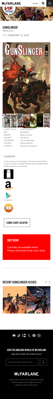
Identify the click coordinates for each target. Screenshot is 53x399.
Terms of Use (24, 379)
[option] (26, 78)
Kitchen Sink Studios (30, 385)
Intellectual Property (37, 379)
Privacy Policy (14, 379)
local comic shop (36, 250)
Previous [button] (46, 282)
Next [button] (49, 282)
